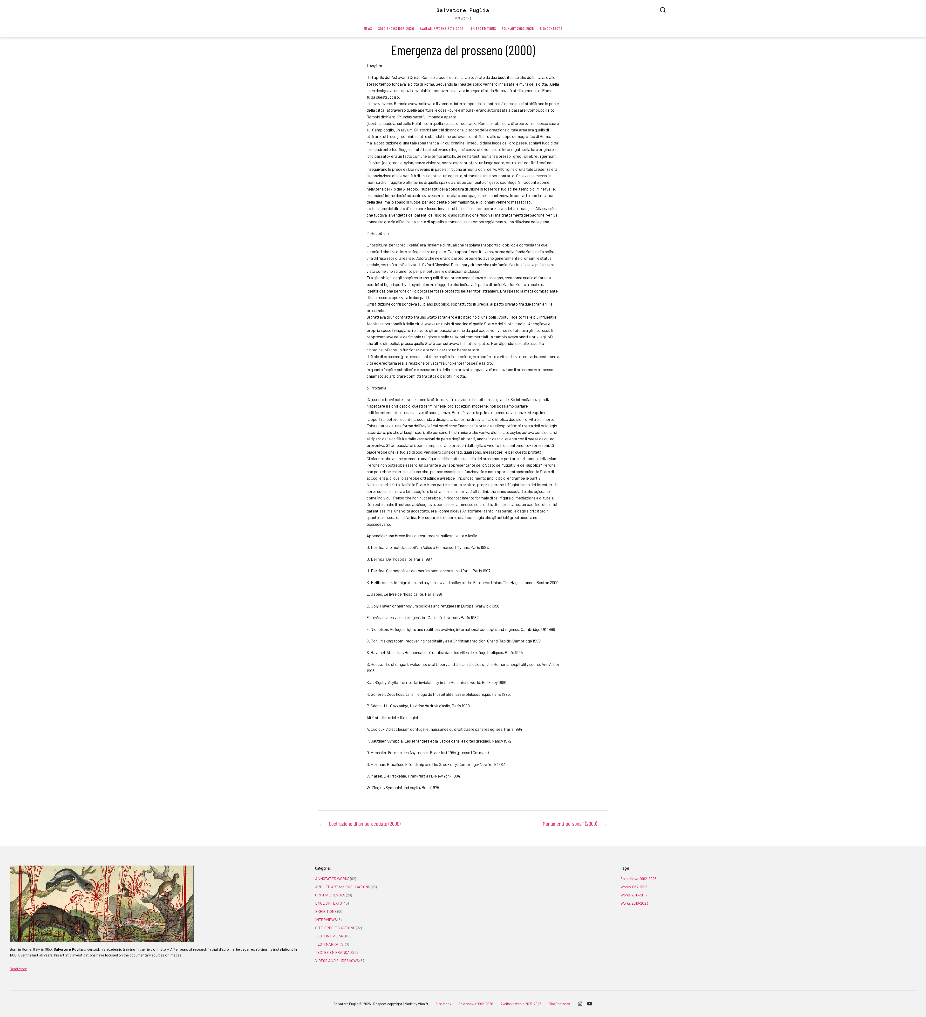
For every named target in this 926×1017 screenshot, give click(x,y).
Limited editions (483, 28)
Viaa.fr (423, 1004)
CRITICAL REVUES (330, 895)
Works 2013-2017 (633, 895)
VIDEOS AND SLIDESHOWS (337, 960)
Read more (18, 968)
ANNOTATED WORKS (332, 878)
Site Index (443, 1004)
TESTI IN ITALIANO (330, 936)
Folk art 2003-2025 (518, 28)
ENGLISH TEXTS (328, 903)
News (368, 28)
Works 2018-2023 (634, 903)
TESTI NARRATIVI (329, 944)
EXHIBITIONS (326, 911)
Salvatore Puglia (463, 10)
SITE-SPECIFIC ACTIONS (335, 927)
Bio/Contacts (551, 28)
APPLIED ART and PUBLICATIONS (342, 886)
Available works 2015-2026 (441, 28)
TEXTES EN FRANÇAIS (334, 952)
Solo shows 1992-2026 (396, 28)
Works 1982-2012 (633, 886)
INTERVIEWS (326, 919)
